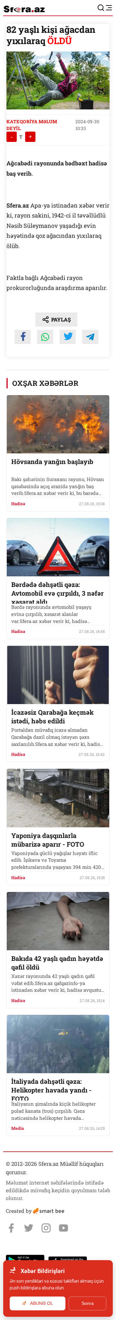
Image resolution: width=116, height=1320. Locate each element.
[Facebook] (11, 1227)
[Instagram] (46, 1227)
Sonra (88, 1303)
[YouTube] (63, 1227)
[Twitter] (28, 1227)
